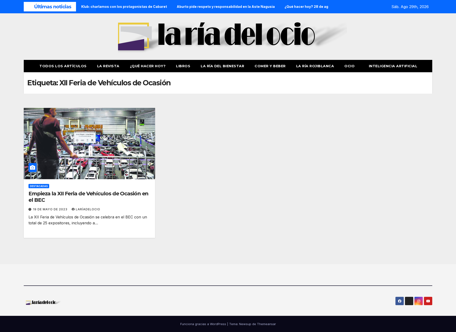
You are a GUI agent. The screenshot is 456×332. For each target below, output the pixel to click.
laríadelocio (88, 209)
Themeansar (266, 324)
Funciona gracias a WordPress (203, 324)
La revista (108, 66)
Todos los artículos (63, 66)
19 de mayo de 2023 (50, 209)
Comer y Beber (270, 66)
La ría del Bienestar (222, 66)
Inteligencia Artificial (393, 66)
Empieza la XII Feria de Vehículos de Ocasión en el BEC (88, 196)
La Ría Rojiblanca (315, 66)
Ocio (350, 66)
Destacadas (39, 186)
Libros (183, 66)
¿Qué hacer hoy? (148, 66)
